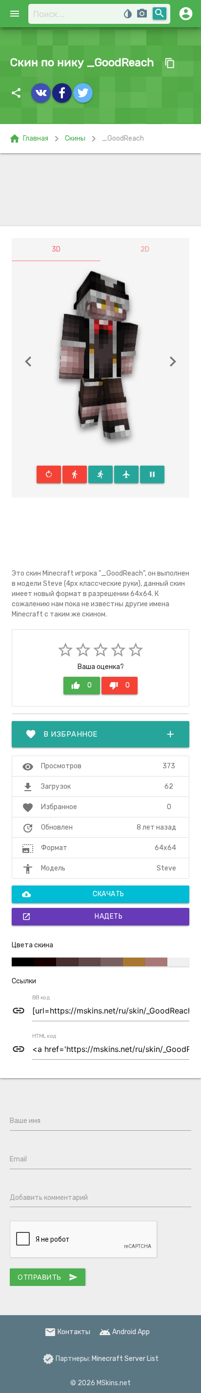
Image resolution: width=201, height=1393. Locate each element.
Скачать (73, 894)
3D (56, 249)
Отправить (48, 1277)
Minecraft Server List (125, 1359)
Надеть (72, 916)
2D (145, 249)
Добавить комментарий (49, 1198)
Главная (28, 139)
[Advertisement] (100, 190)
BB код (41, 998)
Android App (124, 1332)
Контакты (67, 1332)
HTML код (44, 1036)
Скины (75, 138)
